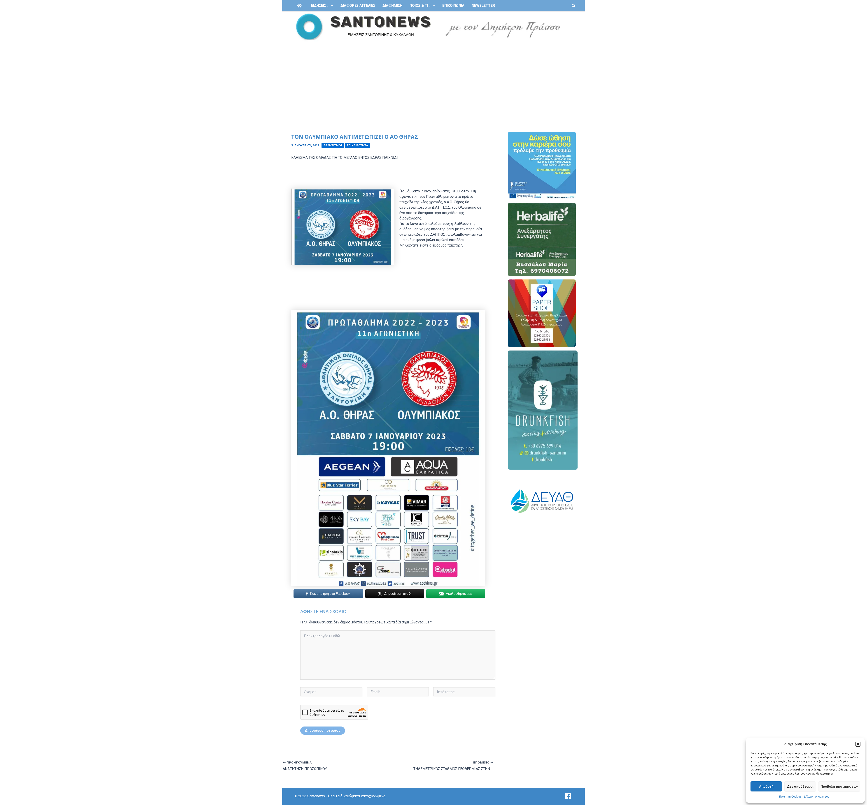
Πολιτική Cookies (790, 796)
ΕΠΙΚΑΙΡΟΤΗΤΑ (357, 145)
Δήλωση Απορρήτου (816, 796)
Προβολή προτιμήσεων (839, 786)
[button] (858, 744)
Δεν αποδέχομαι (800, 786)
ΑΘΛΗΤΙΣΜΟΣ (333, 145)
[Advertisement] (433, 76)
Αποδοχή (766, 786)
